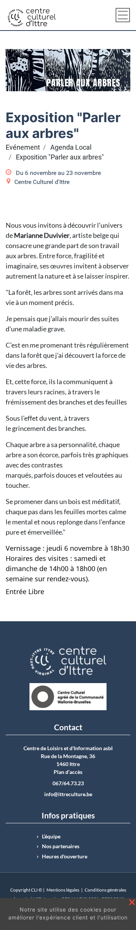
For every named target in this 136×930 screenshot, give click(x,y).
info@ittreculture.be (68, 794)
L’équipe (51, 836)
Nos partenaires (60, 846)
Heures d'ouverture (64, 856)
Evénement (23, 147)
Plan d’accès (68, 772)
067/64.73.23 (68, 783)
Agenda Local (70, 147)
